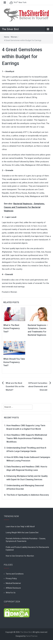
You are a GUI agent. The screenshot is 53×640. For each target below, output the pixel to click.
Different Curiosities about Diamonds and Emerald (37, 386)
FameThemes (31, 636)
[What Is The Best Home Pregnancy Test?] (14, 314)
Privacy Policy (11, 578)
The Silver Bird (10, 29)
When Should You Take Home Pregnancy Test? (14, 362)
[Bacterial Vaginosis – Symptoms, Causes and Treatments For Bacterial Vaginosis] (39, 314)
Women (14, 37)
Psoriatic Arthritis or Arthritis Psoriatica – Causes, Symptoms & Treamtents (26, 539)
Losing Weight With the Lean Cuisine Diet (22, 533)
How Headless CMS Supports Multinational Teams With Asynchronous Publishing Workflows (26, 438)
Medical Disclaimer (13, 583)
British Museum (8, 97)
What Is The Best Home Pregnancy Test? (11, 328)
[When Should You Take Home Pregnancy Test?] (14, 348)
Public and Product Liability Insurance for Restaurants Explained (27, 548)
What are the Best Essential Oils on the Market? (15, 386)
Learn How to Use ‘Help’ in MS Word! (20, 527)
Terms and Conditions (15, 574)
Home (6, 37)
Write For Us (10, 593)
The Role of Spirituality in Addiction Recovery (27, 495)
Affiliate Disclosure (13, 588)
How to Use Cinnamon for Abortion (20, 556)
